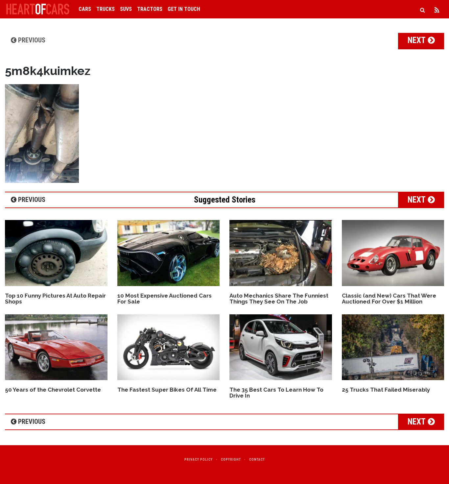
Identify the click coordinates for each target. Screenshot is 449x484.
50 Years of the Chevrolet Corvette (53, 389)
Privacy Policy (198, 459)
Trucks (105, 9)
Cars (85, 9)
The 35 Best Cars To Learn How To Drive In (276, 392)
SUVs (126, 9)
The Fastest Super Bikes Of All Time (167, 389)
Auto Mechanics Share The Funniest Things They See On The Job (278, 298)
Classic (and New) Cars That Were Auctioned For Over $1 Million (389, 298)
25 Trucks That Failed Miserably (386, 389)
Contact (257, 459)
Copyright (231, 459)
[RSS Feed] (436, 9)
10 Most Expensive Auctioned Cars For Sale (164, 298)
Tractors (149, 9)
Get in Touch (184, 9)
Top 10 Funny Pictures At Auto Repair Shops (55, 298)
